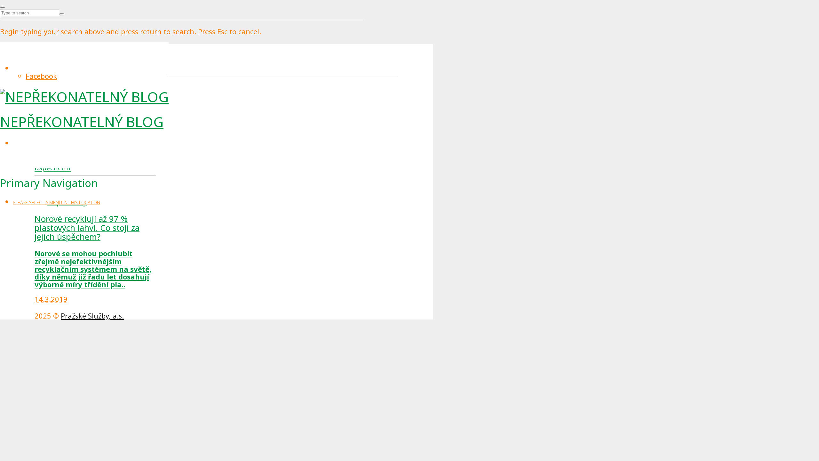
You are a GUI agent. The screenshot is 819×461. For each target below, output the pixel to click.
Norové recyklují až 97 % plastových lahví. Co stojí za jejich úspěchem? (87, 228)
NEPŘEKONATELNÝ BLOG (81, 121)
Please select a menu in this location (56, 202)
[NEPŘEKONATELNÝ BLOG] (84, 96)
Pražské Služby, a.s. (92, 315)
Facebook (41, 76)
